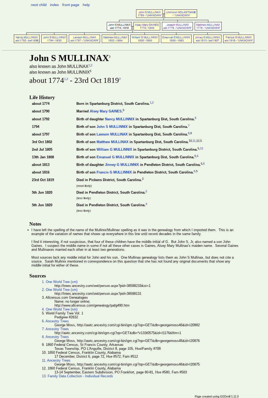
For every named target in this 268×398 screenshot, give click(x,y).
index (54, 5)
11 (194, 140)
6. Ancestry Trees (55, 321)
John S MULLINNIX (112, 127)
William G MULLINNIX (114, 149)
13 (201, 148)
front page (70, 5)
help (86, 5)
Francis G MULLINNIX (114, 173)
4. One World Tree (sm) (59, 309)
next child (39, 5)
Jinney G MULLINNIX (122, 165)
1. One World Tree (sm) (59, 282)
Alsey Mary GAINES (106, 111)
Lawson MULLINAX (112, 134)
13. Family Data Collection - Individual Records (77, 376)
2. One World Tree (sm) (59, 290)
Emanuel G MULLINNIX (115, 157)
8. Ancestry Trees (55, 337)
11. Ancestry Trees (56, 360)
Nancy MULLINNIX (120, 119)
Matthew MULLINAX (113, 142)
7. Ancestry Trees (55, 329)
